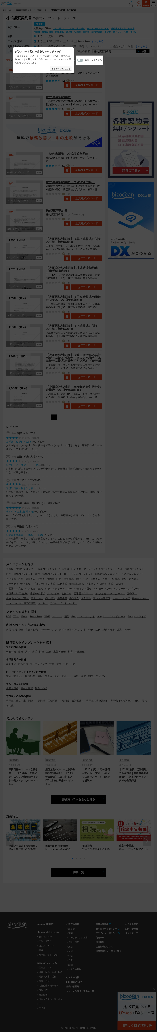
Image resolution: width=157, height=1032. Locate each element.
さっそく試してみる (61, 68)
